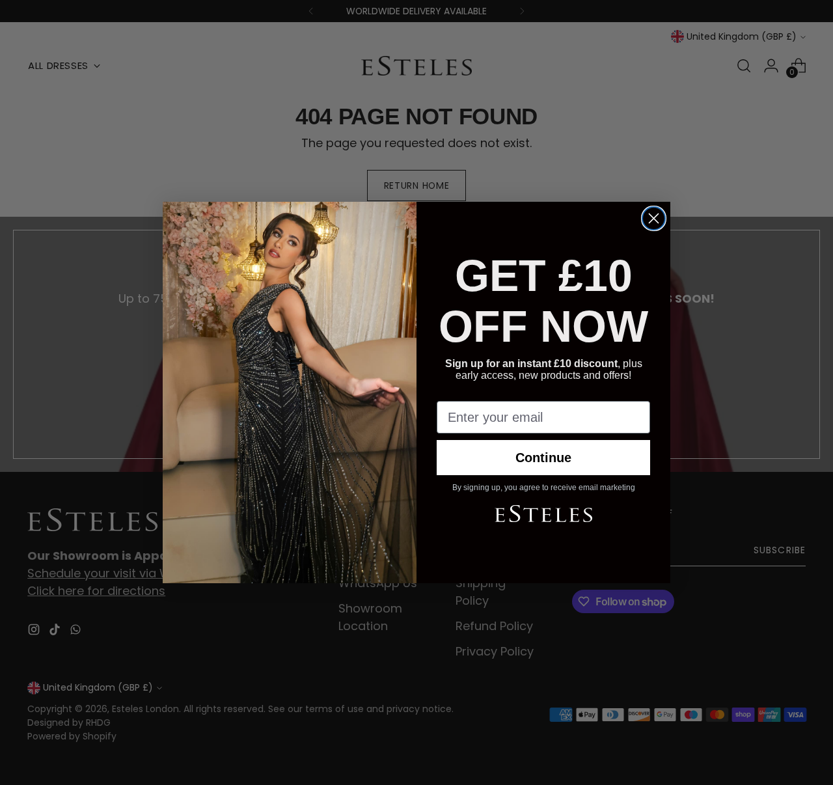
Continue (543, 457)
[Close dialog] (653, 218)
